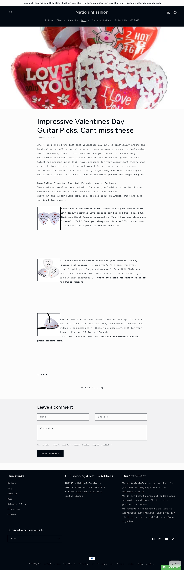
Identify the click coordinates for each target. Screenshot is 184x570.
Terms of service (126, 564)
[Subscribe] (58, 538)
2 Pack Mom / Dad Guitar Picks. (81, 208)
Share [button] (44, 374)
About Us (13, 494)
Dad (110, 225)
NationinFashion (46, 564)
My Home (12, 483)
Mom (101, 225)
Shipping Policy (17, 504)
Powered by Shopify (66, 564)
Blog (10, 499)
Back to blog (94, 387)
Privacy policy (105, 564)
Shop (10, 488)
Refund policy (87, 564)
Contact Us (14, 509)
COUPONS (12, 514)
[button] (11, 12)
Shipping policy (146, 564)
